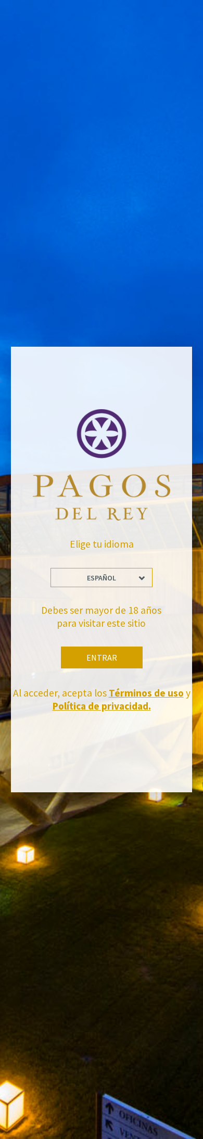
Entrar (101, 657)
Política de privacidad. (102, 706)
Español (101, 578)
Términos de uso (146, 693)
